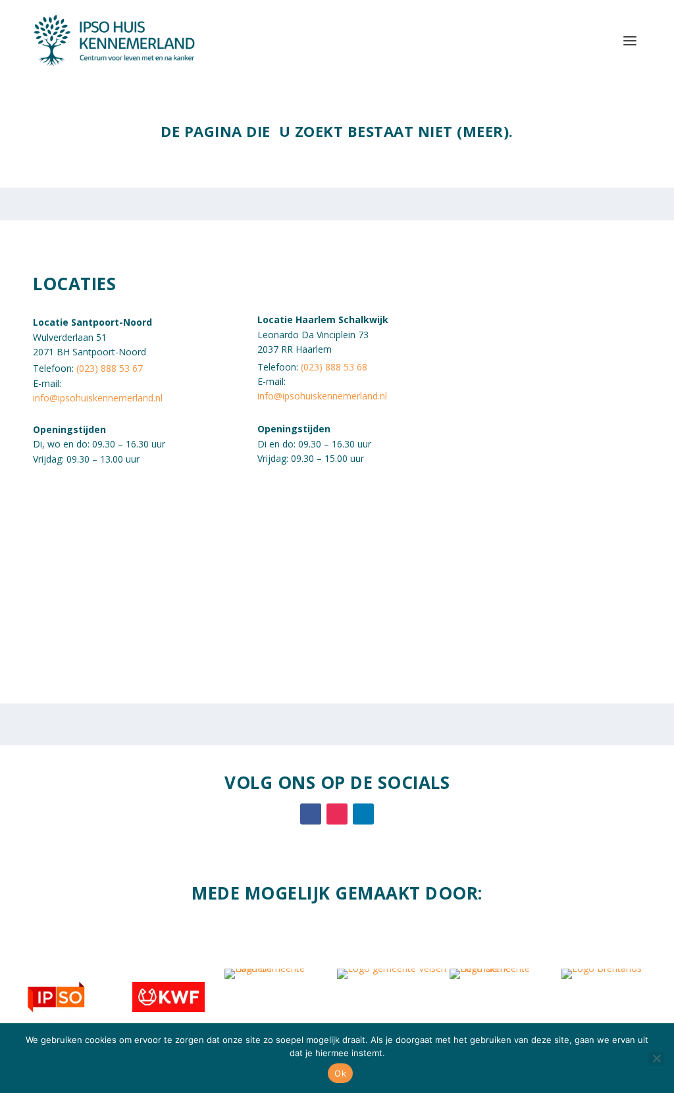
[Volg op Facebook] (310, 814)
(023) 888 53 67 (109, 368)
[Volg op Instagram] (337, 814)
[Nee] (656, 1058)
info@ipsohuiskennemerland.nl (98, 398)
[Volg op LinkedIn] (363, 814)
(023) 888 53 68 (334, 367)
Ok (340, 1073)
